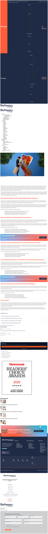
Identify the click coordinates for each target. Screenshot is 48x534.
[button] (24, 316)
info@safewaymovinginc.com (11, 1)
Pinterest (9, 325)
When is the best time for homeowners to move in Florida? (11, 320)
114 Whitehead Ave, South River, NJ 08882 (13, 2)
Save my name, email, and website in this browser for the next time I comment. (13, 330)
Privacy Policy (39, 470)
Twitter (7, 325)
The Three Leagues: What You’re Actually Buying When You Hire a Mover (11, 411)
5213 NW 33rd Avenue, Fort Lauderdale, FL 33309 (22, 1)
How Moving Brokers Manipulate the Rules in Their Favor (9, 404)
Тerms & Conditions (44, 470)
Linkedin (12, 325)
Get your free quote (24, 346)
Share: (1, 325)
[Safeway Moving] (6, 112)
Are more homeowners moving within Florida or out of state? (11, 318)
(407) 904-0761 (28, 463)
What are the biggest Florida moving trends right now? (10, 316)
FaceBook (3, 325)
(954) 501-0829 (24, 463)
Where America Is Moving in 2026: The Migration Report (9, 418)
